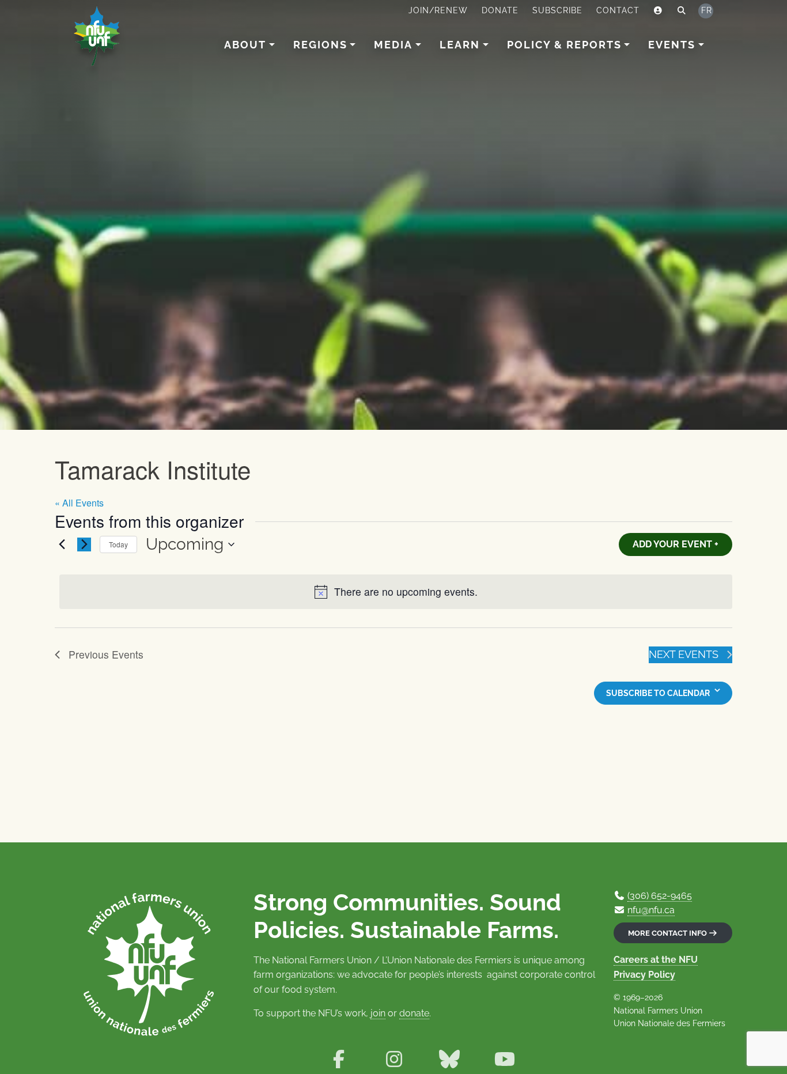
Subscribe (557, 10)
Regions (320, 45)
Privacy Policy (644, 974)
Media (393, 45)
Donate (500, 10)
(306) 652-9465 (659, 895)
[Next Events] (84, 544)
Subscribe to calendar (658, 693)
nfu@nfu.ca (651, 910)
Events (671, 45)
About (245, 45)
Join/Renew (438, 10)
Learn (460, 45)
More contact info (668, 933)
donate (414, 1013)
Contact (618, 10)
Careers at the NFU (656, 959)
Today (118, 544)
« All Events (79, 502)
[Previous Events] (62, 544)
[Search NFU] (682, 11)
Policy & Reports (564, 45)
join (377, 1013)
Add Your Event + (675, 544)
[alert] (395, 592)
